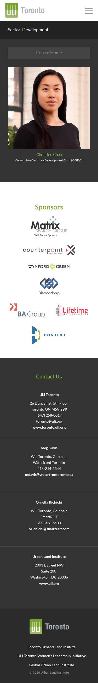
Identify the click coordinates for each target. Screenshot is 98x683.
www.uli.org (49, 583)
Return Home (49, 52)
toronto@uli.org (49, 421)
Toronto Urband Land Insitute (52, 647)
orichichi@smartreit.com (49, 529)
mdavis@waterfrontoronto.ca (49, 474)
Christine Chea (49, 154)
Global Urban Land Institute (51, 665)
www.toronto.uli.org (49, 427)
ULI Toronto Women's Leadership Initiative (52, 655)
